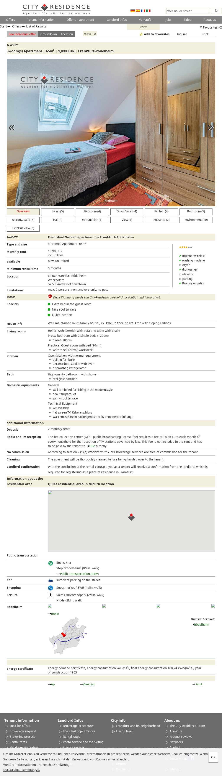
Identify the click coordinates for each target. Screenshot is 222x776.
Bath (10, 374)
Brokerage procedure (78, 726)
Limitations (15, 290)
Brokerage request (23, 731)
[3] (158, 606)
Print (143, 27)
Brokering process (22, 736)
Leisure (12, 595)
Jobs (168, 20)
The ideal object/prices (79, 731)
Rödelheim (14, 607)
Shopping (14, 587)
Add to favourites (157, 34)
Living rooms (16, 331)
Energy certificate (20, 669)
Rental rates (18, 742)
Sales (187, 20)
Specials (13, 304)
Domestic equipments (23, 385)
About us (210, 20)
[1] (49, 606)
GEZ (92, 446)
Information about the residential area (25, 481)
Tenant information (40, 20)
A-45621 (13, 45)
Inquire (182, 34)
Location (67, 34)
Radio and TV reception (24, 437)
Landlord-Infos (116, 20)
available (13, 261)
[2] (104, 606)
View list (90, 34)
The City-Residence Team (187, 726)
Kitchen (12, 356)
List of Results (36, 26)
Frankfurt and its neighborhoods (139, 726)
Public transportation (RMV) (79, 574)
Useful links (124, 731)
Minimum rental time (22, 269)
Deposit (12, 429)
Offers (10, 20)
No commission (18, 452)
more (55, 613)
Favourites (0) (212, 27)
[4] (213, 606)
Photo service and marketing (83, 742)
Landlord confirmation (23, 467)
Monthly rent (16, 252)
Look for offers (20, 726)
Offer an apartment (80, 20)
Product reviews (181, 736)
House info (14, 324)
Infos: (11, 297)
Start (3, 26)
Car (9, 580)
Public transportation (22, 555)
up (53, 684)
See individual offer (22, 34)
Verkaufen (146, 20)
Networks (176, 742)
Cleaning (13, 459)
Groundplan (48, 34)
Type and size (17, 244)
